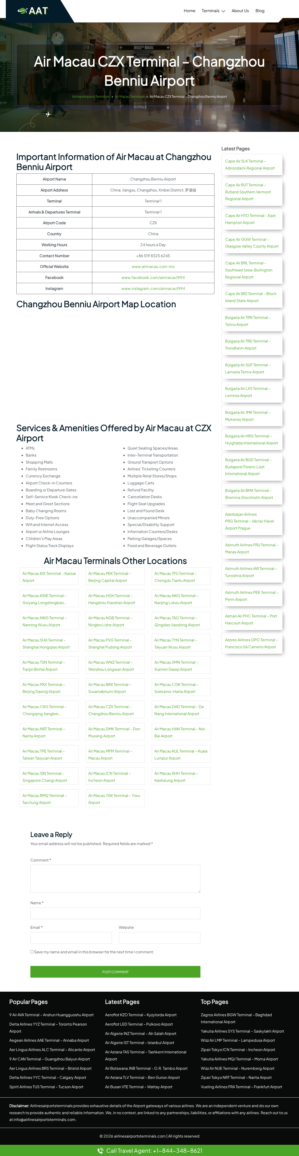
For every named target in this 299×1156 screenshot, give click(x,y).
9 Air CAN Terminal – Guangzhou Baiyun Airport (49, 1058)
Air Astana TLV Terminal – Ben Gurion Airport (142, 1077)
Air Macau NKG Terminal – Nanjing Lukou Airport (176, 599)
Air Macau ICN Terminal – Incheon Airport (109, 777)
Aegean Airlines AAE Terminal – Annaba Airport (49, 1040)
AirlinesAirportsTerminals (91, 96)
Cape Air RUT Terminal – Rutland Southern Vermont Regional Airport (248, 191)
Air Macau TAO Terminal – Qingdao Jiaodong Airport (177, 621)
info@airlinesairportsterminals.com (44, 1119)
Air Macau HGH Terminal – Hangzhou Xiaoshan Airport (111, 599)
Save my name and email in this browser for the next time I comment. (94, 951)
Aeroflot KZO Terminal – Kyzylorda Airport (141, 1014)
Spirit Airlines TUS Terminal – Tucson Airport (46, 1086)
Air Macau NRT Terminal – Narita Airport (43, 732)
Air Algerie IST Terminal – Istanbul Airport (139, 1042)
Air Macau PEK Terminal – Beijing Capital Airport (109, 577)
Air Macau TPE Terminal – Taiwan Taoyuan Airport (43, 754)
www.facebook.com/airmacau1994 (153, 277)
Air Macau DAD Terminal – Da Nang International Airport (179, 710)
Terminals (211, 10)
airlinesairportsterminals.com (140, 1136)
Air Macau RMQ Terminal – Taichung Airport (44, 799)
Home (189, 10)
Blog (260, 10)
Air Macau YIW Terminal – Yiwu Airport (114, 799)
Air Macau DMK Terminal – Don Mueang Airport (114, 732)
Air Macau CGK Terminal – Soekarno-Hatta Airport (176, 688)
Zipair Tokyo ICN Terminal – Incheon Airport (238, 1049)
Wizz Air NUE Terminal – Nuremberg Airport (237, 1068)
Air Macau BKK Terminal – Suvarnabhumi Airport (109, 688)
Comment (40, 859)
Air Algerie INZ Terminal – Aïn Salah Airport (140, 1033)
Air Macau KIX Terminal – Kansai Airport (49, 577)
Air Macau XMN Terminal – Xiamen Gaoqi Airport (176, 666)
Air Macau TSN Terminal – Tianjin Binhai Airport (43, 666)
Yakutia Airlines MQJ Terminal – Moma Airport (239, 1058)
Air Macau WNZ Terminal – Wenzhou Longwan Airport (111, 666)
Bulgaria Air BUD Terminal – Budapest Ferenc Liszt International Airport (248, 466)
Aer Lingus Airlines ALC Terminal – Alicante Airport (52, 1049)
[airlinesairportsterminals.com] (33, 10)
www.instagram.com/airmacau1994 (153, 288)
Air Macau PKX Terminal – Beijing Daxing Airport (43, 688)
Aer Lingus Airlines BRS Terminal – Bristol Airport (50, 1068)
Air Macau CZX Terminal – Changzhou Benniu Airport (111, 710)
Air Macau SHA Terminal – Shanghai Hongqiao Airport (46, 643)
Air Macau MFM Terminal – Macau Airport (110, 754)
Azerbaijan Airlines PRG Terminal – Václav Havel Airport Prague (249, 521)
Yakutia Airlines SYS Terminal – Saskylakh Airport (242, 1031)
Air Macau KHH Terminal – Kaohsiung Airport (176, 777)
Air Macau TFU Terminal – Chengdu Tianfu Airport (175, 577)
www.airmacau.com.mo (153, 266)
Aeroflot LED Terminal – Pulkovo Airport (139, 1024)
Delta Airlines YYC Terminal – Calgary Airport (47, 1077)
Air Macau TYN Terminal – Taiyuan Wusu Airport (175, 643)
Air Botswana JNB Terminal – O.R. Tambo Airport (146, 1068)
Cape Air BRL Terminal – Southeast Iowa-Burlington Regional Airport (248, 269)
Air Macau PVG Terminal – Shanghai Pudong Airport (110, 643)
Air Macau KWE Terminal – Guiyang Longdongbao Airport (44, 599)
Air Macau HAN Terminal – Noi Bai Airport (179, 732)
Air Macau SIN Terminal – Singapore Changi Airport (44, 777)
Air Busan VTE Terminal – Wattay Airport (138, 1086)
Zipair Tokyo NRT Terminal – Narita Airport (236, 1077)
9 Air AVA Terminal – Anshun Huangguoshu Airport (51, 1014)
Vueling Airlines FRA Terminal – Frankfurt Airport (241, 1086)
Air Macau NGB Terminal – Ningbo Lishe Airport (110, 621)
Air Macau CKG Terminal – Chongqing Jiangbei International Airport (44, 710)
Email (36, 927)
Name (37, 902)
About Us (240, 10)
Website (126, 927)
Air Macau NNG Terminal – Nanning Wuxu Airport (44, 621)
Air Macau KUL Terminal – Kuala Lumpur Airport (180, 754)
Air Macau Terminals (130, 96)
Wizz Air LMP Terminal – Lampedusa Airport (238, 1040)
